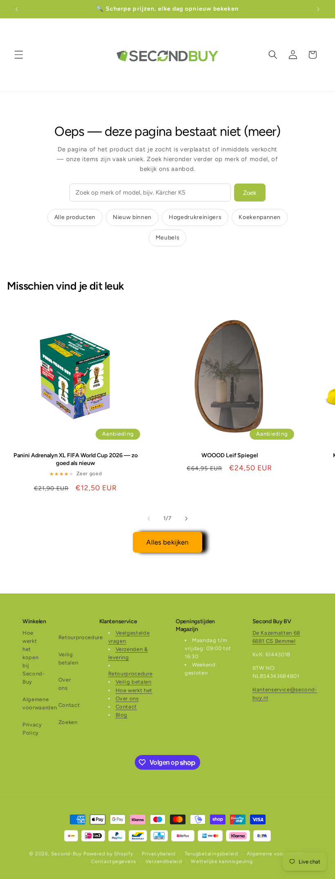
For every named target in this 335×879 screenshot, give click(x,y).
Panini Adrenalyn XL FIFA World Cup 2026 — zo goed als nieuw (75, 459)
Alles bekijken (167, 542)
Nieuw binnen (132, 217)
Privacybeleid (159, 854)
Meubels (168, 237)
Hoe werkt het (134, 690)
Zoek (250, 192)
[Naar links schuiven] (149, 518)
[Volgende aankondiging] (318, 9)
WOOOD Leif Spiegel (229, 455)
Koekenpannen (260, 217)
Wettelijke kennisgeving (222, 861)
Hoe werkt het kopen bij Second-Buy (33, 657)
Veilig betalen (68, 658)
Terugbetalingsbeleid (211, 854)
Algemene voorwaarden (39, 703)
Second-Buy (66, 854)
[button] (19, 54)
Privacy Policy (32, 729)
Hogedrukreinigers (195, 217)
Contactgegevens (114, 861)
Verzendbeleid (163, 861)
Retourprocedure (80, 637)
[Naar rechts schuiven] (186, 518)
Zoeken (68, 722)
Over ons (64, 684)
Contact (69, 705)
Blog (122, 715)
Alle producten (75, 217)
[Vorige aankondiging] (17, 9)
